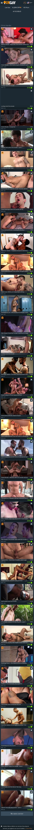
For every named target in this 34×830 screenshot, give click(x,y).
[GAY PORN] (25, 2)
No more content (17, 813)
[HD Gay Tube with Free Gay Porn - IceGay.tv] (9, 2)
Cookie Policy (28, 828)
